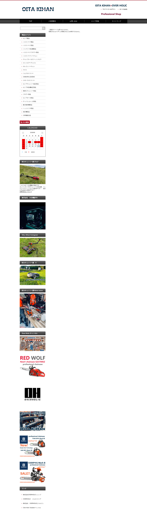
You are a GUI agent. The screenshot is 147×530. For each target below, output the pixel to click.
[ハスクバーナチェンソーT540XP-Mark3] (33, 456)
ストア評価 (95, 21)
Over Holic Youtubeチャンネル (32, 507)
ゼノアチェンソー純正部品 (31, 84)
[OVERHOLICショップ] (33, 406)
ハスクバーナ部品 (28, 45)
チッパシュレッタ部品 (29, 101)
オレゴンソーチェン (29, 66)
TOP (30, 21)
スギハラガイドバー (29, 80)
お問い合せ (73, 21)
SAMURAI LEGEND (29, 77)
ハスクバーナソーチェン (30, 56)
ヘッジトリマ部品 (28, 108)
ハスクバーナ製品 (28, 42)
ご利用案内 (52, 21)
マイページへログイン (109, 9)
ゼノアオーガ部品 (28, 98)
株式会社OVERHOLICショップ (32, 494)
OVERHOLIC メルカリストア (32, 499)
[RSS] (25, 123)
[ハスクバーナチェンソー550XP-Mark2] (33, 482)
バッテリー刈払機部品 (29, 49)
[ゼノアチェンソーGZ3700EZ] (33, 376)
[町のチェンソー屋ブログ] (33, 183)
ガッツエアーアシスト (29, 63)
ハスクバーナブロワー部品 (31, 52)
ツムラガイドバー (28, 73)
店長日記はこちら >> (26, 192)
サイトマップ (116, 21)
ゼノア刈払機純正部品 (29, 87)
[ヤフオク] (33, 430)
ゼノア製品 (26, 38)
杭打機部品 (26, 112)
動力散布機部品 (27, 105)
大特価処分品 (27, 115)
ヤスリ (25, 70)
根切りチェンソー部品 (29, 91)
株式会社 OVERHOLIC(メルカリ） (33, 503)
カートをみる (123, 9)
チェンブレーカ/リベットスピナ (32, 59)
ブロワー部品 (27, 94)
